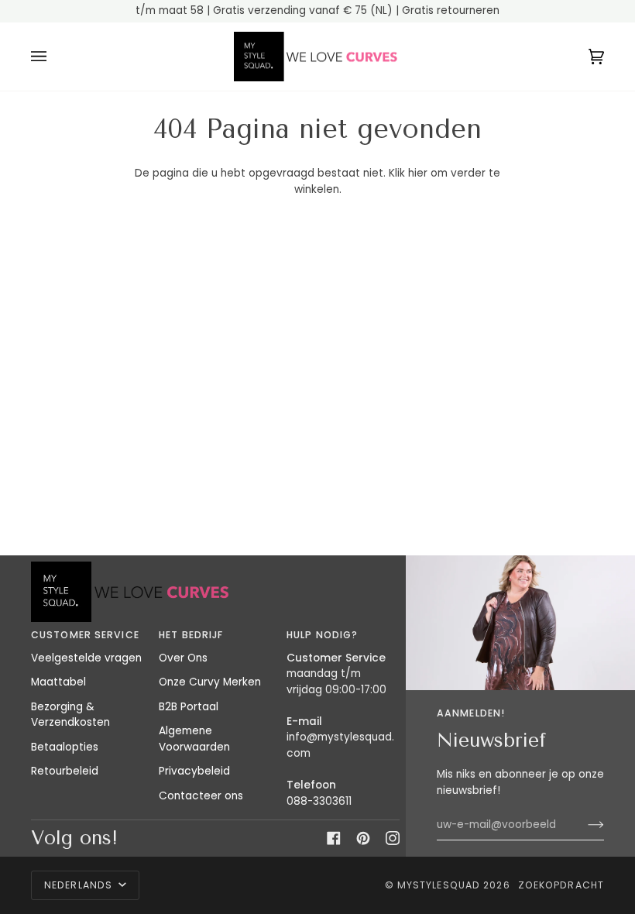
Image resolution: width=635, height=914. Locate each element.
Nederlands (79, 885)
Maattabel (58, 682)
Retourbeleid (64, 771)
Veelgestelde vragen (86, 658)
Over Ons (183, 658)
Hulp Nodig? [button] (322, 634)
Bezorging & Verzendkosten (70, 714)
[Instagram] (393, 838)
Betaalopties (64, 747)
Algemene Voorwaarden (194, 738)
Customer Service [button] (85, 634)
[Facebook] (334, 838)
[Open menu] (54, 56)
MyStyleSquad (438, 885)
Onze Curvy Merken (210, 682)
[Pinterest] (363, 838)
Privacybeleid (194, 771)
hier (417, 173)
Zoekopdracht (561, 885)
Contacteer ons (201, 796)
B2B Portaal (188, 706)
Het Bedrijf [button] (191, 634)
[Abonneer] (583, 825)
